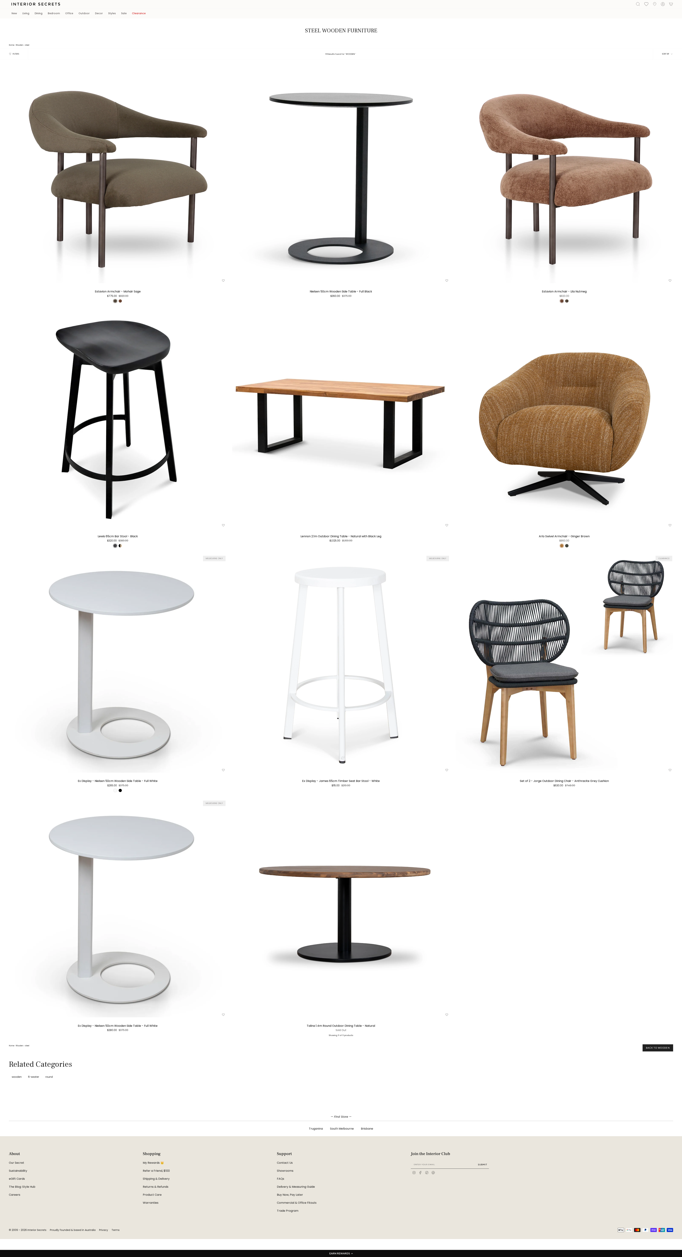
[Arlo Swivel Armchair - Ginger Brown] (564, 419)
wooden (17, 1077)
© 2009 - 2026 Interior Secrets (27, 1230)
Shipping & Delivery (156, 1179)
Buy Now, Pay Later (290, 1195)
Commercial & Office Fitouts (296, 1203)
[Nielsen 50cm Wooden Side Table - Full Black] (341, 174)
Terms (116, 1230)
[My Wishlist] (646, 3)
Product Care (152, 1195)
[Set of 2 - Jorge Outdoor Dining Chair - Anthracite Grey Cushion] (564, 663)
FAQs (280, 1179)
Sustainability (18, 1171)
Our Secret (16, 1163)
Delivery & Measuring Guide (296, 1187)
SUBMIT (482, 1164)
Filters (16, 54)
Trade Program (287, 1211)
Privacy (103, 1230)
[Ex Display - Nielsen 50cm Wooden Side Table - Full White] (117, 663)
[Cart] (671, 4)
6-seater (33, 1077)
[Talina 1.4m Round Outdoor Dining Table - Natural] (341, 908)
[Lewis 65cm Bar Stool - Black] (117, 419)
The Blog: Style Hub (22, 1187)
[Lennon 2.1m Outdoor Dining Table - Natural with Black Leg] (341, 419)
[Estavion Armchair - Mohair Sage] (117, 174)
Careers (14, 1195)
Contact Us (285, 1163)
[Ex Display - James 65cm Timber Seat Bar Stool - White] (341, 663)
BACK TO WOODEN (658, 1047)
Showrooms (285, 1171)
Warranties (150, 1203)
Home (11, 45)
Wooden (19, 45)
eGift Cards (17, 1179)
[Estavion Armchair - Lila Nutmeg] (564, 174)
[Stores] (655, 4)
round (49, 1077)
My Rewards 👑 (153, 1163)
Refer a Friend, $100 (156, 1171)
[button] (341, 1253)
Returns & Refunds (155, 1187)
